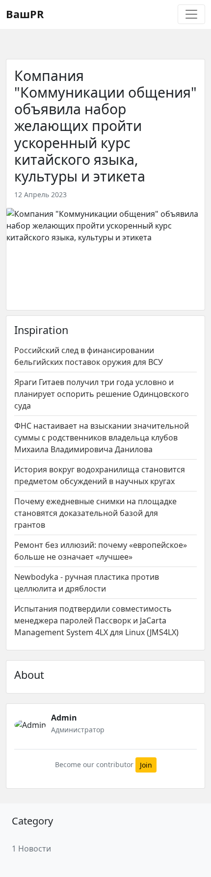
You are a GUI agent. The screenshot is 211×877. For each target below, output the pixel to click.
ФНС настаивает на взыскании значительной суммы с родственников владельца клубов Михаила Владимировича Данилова (101, 437)
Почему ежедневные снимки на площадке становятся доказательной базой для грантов (95, 513)
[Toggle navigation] (191, 14)
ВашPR (25, 14)
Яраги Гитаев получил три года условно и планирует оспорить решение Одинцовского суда (101, 394)
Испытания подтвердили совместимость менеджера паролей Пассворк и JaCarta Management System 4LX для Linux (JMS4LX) (96, 620)
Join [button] (146, 765)
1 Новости (31, 848)
